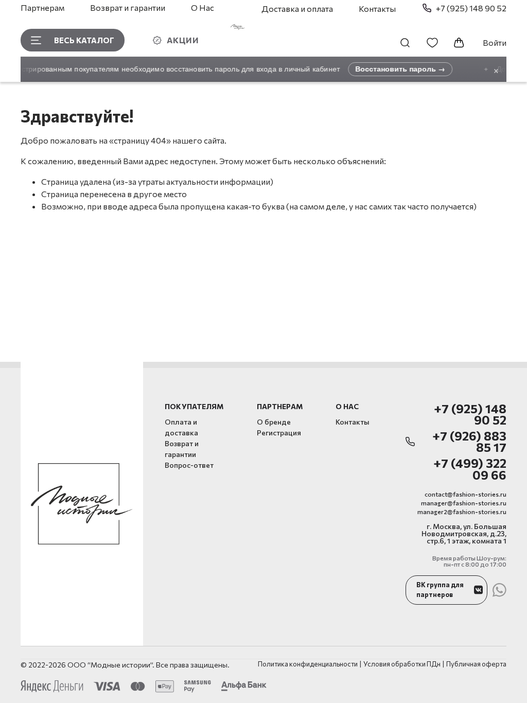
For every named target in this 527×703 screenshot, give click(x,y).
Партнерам (42, 7)
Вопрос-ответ (189, 465)
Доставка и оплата (297, 8)
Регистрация (279, 432)
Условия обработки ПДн (402, 664)
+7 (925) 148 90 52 (470, 414)
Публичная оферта (476, 664)
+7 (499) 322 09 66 (469, 469)
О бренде (274, 421)
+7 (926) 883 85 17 (469, 441)
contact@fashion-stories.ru (465, 494)
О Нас (202, 7)
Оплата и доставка (181, 427)
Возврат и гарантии (127, 7)
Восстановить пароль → (397, 69)
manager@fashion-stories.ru (463, 503)
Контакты (377, 8)
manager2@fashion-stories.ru (461, 511)
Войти (494, 42)
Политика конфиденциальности (308, 664)
